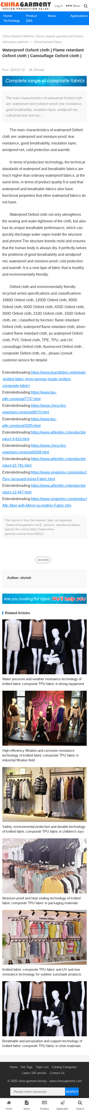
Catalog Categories (64, 1067)
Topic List (42, 1067)
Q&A (29, 20)
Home (7, 16)
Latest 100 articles (34, 1073)
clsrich (25, 578)
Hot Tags (27, 1067)
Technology (11, 20)
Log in (59, 6)
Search (72, 1091)
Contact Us (57, 1073)
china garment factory (32, 1081)
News (52, 16)
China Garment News (48, 42)
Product (31, 16)
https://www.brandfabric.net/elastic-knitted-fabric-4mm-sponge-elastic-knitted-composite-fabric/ (44, 379)
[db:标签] (43, 560)
